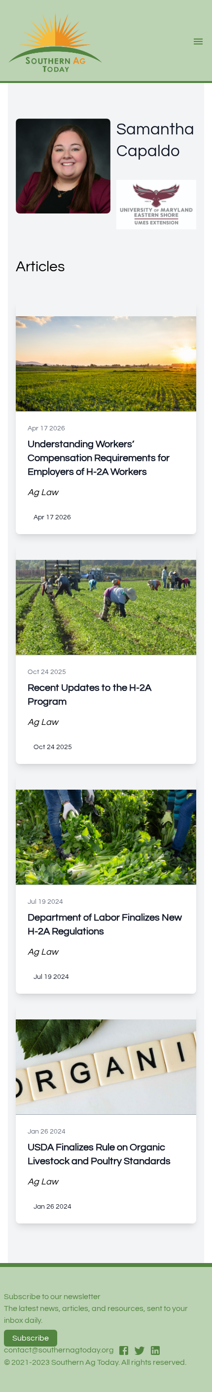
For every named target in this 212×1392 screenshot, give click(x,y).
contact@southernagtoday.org (59, 1350)
